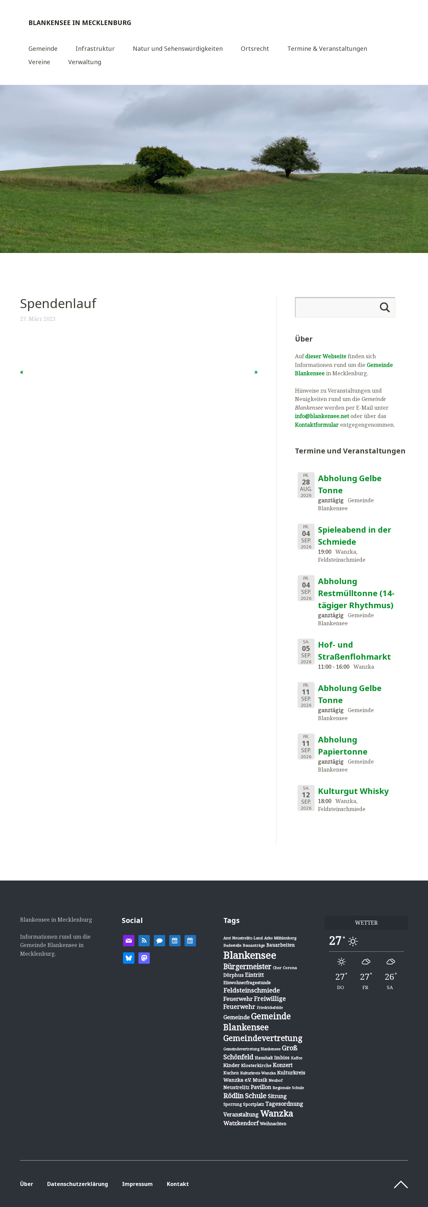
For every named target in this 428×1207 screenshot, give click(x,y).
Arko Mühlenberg (280, 937)
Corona (290, 967)
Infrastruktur (95, 48)
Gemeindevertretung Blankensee (252, 1048)
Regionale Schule (288, 1087)
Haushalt (264, 1058)
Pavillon (261, 1087)
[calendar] (175, 940)
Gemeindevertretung (262, 1038)
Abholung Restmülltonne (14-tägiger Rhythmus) (356, 593)
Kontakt (178, 1184)
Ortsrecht (255, 48)
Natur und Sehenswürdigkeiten (178, 48)
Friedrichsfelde (270, 1007)
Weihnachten (273, 1123)
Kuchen (231, 1073)
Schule (255, 1095)
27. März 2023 (38, 318)
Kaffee (296, 1058)
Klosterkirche (256, 1065)
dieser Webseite (325, 356)
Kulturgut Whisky (353, 790)
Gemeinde (43, 48)
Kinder (231, 1065)
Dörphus (233, 975)
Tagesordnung (284, 1103)
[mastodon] (144, 957)
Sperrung (232, 1104)
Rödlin (233, 1095)
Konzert (283, 1065)
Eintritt (254, 974)
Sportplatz (253, 1104)
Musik (260, 1080)
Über (26, 1184)
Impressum (137, 1184)
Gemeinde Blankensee (257, 1022)
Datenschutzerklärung (77, 1184)
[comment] (159, 940)
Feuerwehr (238, 998)
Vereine (39, 62)
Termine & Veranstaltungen (327, 48)
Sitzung (277, 1096)
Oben (401, 1185)
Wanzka (276, 1113)
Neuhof (276, 1080)
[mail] (128, 940)
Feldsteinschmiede (251, 990)
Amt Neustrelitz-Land (243, 937)
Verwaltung (84, 62)
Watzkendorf (240, 1123)
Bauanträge (254, 945)
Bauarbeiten (280, 945)
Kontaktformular (317, 424)
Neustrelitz (236, 1087)
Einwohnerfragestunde (247, 982)
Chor (277, 967)
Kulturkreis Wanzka (258, 1072)
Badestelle (232, 945)
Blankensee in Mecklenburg (79, 22)
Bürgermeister (247, 966)
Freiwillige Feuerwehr (254, 1002)
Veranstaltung (241, 1114)
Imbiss (282, 1057)
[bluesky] (128, 957)
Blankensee (249, 955)
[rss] (144, 940)
